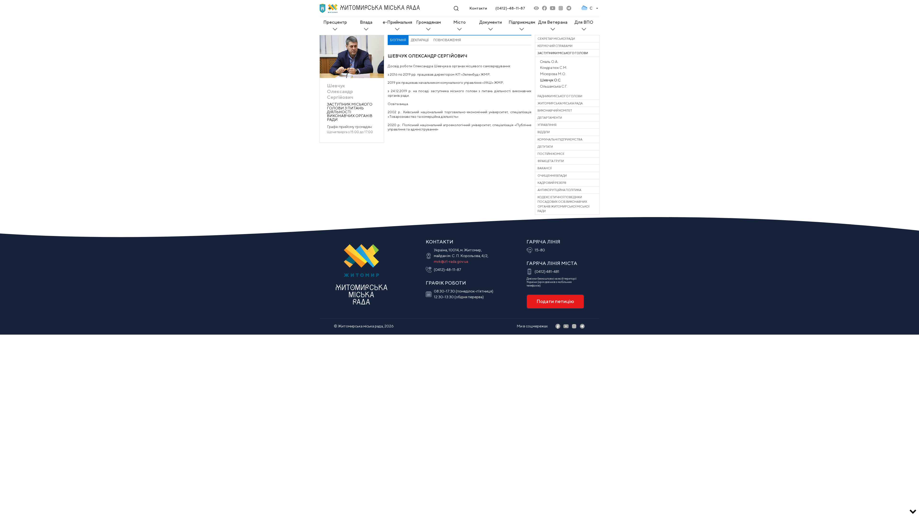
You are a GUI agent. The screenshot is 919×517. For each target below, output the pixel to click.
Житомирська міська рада (560, 103)
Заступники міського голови (563, 53)
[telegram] (569, 8)
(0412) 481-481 (547, 271)
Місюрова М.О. (553, 74)
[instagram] (561, 8)
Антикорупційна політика (559, 190)
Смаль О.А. (549, 61)
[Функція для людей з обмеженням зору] (536, 8)
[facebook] (544, 8)
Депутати (545, 146)
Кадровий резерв (552, 183)
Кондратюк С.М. (553, 67)
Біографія (398, 40)
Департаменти (550, 117)
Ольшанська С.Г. (553, 86)
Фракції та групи (551, 161)
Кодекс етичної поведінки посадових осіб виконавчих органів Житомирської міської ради (563, 204)
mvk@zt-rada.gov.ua (451, 261)
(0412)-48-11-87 (510, 8)
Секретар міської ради (556, 38)
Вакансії (545, 168)
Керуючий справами (555, 46)
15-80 (540, 250)
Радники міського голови (560, 96)
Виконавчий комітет (555, 110)
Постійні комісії (551, 154)
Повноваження (447, 40)
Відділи (544, 132)
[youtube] (552, 8)
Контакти (478, 8)
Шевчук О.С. (550, 80)
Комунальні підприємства (560, 139)
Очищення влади (552, 175)
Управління (547, 125)
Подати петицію (555, 301)
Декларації (420, 40)
